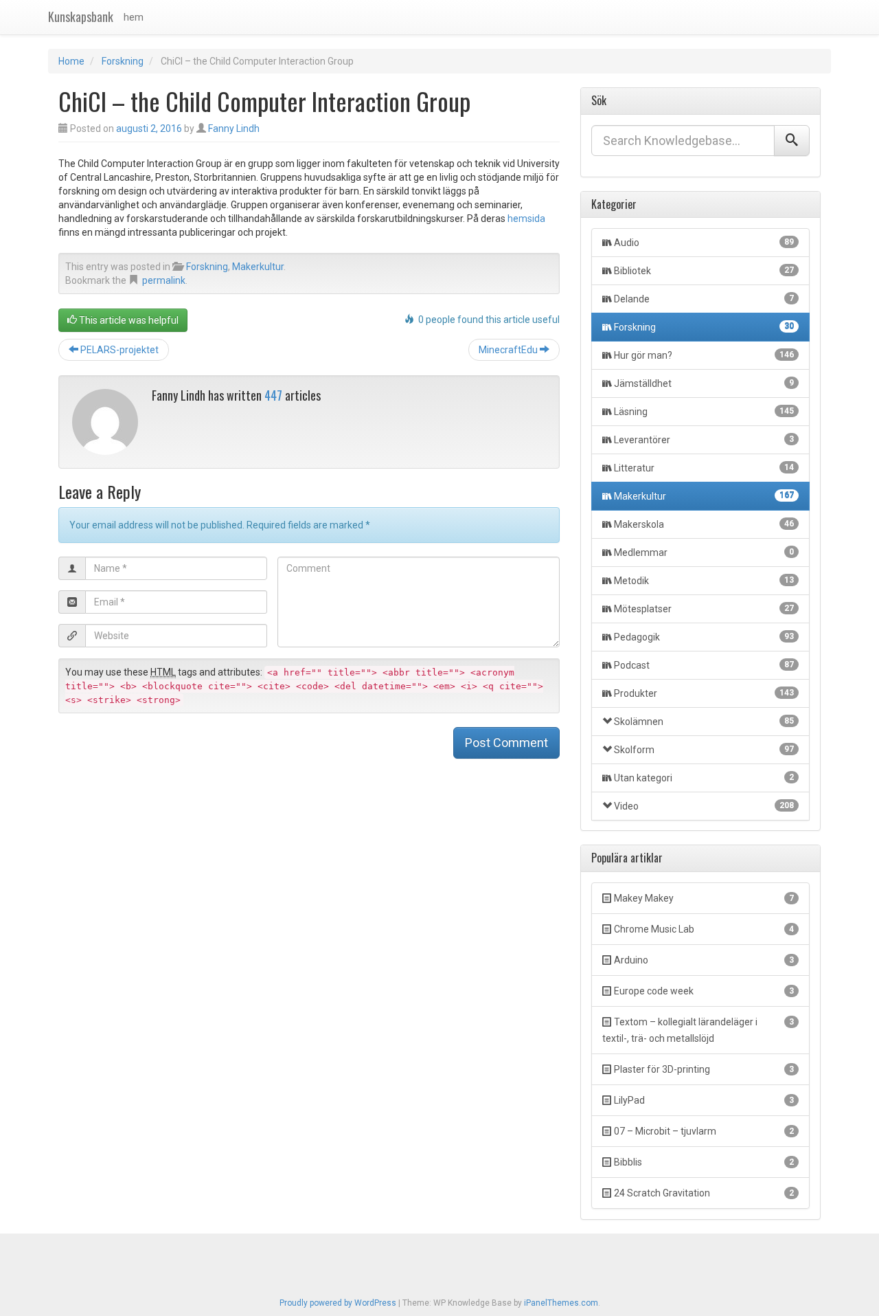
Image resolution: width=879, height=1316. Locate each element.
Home (71, 61)
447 (273, 395)
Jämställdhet (704, 383)
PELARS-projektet (118, 349)
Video (704, 806)
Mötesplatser (704, 608)
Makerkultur (258, 266)
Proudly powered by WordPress (337, 1303)
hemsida (526, 218)
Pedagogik (704, 637)
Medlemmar (704, 552)
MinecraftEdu (509, 349)
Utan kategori (704, 777)
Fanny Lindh (234, 128)
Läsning (704, 411)
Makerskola (704, 524)
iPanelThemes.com (561, 1303)
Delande (704, 298)
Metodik (704, 580)
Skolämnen (704, 721)
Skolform (704, 749)
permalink (163, 280)
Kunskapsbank (80, 16)
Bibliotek (704, 270)
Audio (704, 242)
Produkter (704, 693)
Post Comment (506, 742)
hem (134, 17)
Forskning (123, 61)
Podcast (704, 665)
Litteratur (704, 467)
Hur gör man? (704, 355)
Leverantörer (704, 439)
